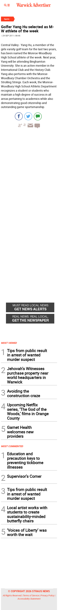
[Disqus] (29, 172)
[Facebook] (19, 116)
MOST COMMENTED (12, 446)
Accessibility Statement (29, 598)
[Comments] (38, 116)
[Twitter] (28, 116)
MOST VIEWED (9, 342)
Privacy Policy (47, 595)
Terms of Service (31, 595)
